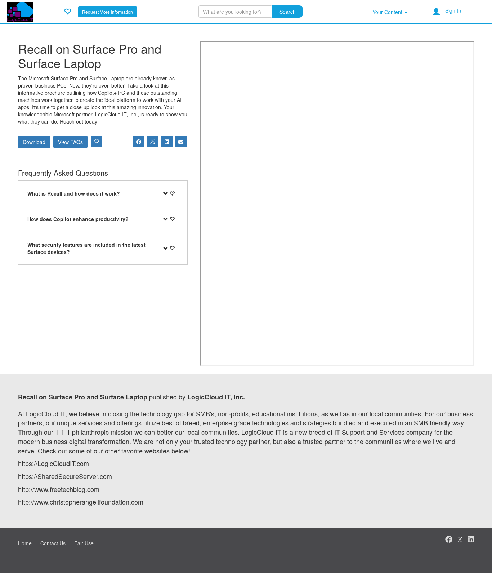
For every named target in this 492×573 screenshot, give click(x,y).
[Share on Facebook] (138, 141)
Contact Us (53, 543)
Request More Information (107, 12)
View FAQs (70, 142)
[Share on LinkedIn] (167, 141)
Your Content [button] (388, 11)
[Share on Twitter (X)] (152, 141)
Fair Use (84, 543)
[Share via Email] (180, 141)
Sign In (453, 10)
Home (25, 543)
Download (34, 142)
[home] (20, 10)
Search (287, 11)
